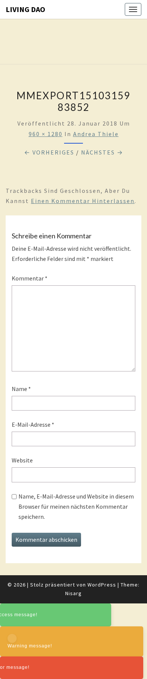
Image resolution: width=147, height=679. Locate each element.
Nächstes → (102, 152)
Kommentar (29, 278)
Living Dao (25, 9)
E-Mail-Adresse (33, 424)
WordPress (101, 584)
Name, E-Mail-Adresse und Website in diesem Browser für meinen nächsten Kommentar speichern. (76, 506)
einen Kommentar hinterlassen (83, 201)
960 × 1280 (46, 134)
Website (22, 460)
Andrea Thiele (96, 134)
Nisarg (73, 593)
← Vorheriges (49, 152)
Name (21, 389)
